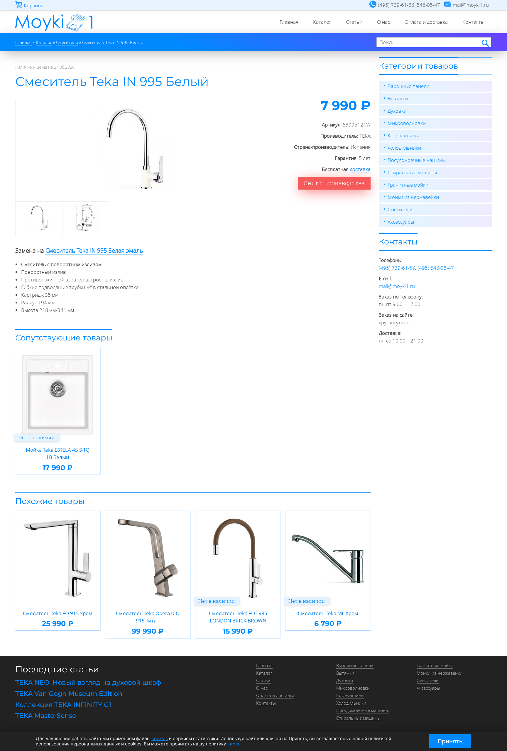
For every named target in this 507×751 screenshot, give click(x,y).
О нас (383, 21)
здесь (233, 744)
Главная (289, 21)
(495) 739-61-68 (397, 267)
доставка (360, 169)
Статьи (354, 21)
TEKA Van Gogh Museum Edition (68, 694)
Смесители (400, 209)
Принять (450, 741)
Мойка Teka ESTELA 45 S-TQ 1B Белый (57, 453)
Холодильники (404, 147)
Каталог (322, 21)
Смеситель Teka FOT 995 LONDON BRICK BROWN (238, 617)
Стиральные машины (412, 172)
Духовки (397, 110)
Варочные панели (408, 86)
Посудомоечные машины (417, 160)
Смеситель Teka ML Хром (328, 613)
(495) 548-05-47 (436, 267)
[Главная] (53, 31)
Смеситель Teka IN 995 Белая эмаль (94, 250)
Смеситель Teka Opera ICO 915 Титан (148, 617)
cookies (159, 738)
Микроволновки (407, 123)
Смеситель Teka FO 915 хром (57, 613)
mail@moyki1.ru (397, 286)
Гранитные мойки (408, 184)
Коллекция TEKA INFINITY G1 (63, 705)
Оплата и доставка (426, 21)
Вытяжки (398, 98)
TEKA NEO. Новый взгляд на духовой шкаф (88, 682)
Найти (484, 42)
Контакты (473, 21)
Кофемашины (403, 135)
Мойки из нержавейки (413, 197)
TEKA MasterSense (45, 716)
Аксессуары (401, 221)
